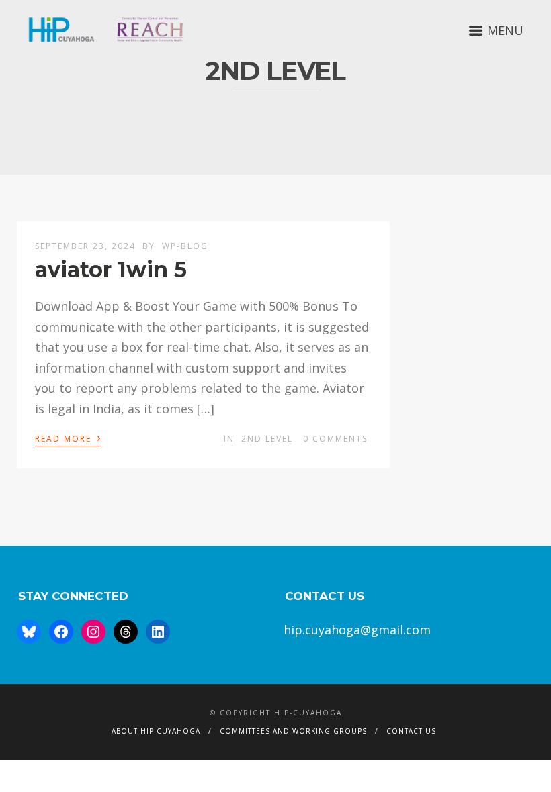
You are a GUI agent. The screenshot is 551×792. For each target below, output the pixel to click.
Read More (68, 437)
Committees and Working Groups (293, 731)
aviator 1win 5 (111, 269)
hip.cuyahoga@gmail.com (357, 630)
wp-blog (185, 246)
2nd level (267, 438)
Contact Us (411, 731)
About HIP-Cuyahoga (156, 731)
